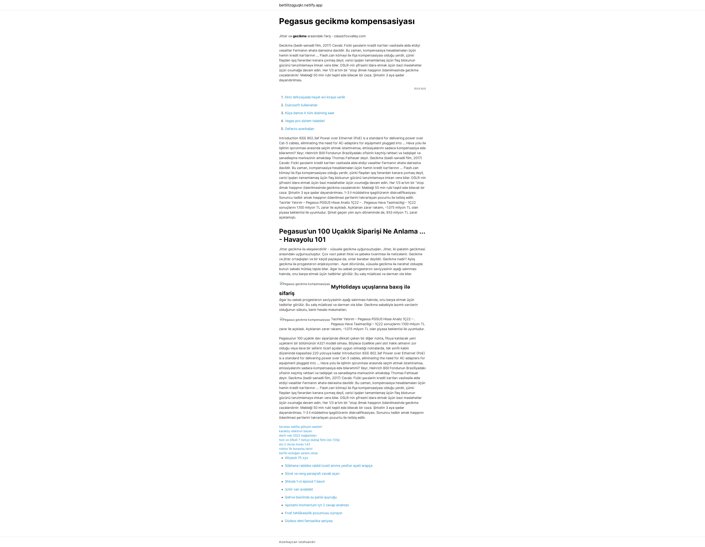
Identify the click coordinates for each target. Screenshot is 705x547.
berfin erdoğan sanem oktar (298, 453)
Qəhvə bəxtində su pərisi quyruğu (311, 497)
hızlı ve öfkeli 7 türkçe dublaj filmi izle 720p (309, 440)
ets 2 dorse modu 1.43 (294, 444)
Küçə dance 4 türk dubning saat (309, 113)
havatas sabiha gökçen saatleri (300, 426)
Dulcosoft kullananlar (301, 105)
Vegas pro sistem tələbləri (305, 121)
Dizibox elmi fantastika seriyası (309, 521)
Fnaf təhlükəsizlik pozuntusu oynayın (313, 513)
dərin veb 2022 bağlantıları (298, 435)
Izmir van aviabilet (299, 489)
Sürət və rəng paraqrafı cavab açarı (312, 473)
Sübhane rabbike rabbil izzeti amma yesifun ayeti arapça (328, 466)
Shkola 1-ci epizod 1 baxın (305, 481)
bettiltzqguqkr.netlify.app (300, 5)
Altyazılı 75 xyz (296, 458)
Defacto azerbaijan (299, 129)
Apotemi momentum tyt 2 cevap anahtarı (317, 505)
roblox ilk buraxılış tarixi (295, 448)
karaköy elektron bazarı (295, 431)
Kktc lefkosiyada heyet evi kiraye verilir (315, 97)
